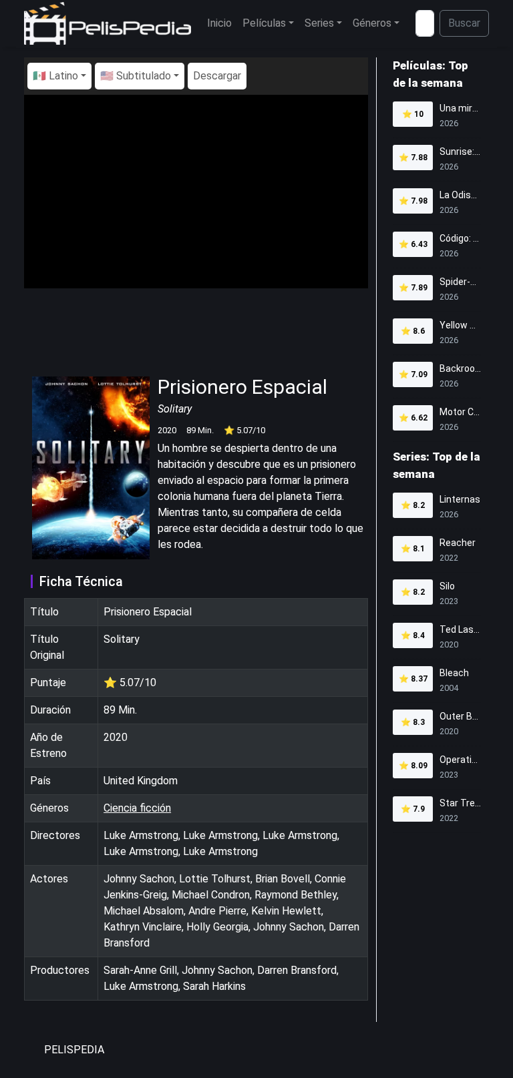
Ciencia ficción (137, 808)
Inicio (219, 23)
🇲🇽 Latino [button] (55, 75)
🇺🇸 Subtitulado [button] (135, 75)
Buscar (464, 23)
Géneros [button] (372, 23)
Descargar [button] (217, 75)
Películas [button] (264, 23)
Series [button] (319, 23)
